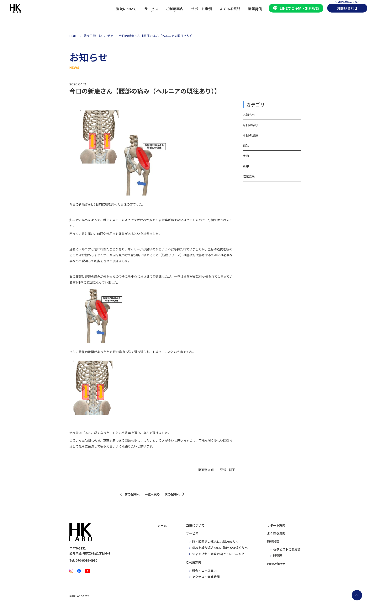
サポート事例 (201, 8)
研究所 (277, 555)
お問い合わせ (347, 8)
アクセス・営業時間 (206, 576)
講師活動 (249, 176)
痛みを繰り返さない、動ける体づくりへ (220, 547)
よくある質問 (229, 8)
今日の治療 (250, 135)
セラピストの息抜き (287, 549)
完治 (246, 155)
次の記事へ (172, 494)
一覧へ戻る (152, 494)
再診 (246, 145)
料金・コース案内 (204, 570)
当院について (126, 8)
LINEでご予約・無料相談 (299, 8)
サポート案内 (276, 525)
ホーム (162, 525)
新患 (246, 166)
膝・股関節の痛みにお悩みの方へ (215, 541)
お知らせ (249, 114)
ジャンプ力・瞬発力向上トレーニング (218, 553)
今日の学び (250, 125)
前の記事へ (132, 494)
